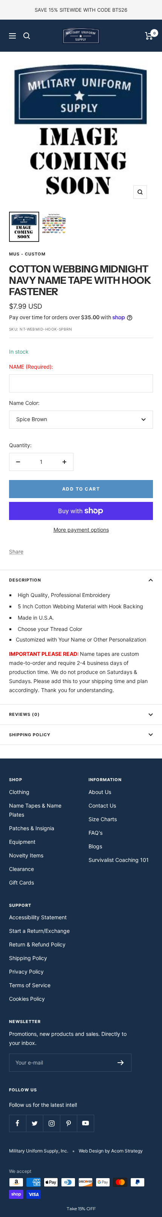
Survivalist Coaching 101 (119, 860)
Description (25, 580)
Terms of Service (29, 985)
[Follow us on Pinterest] (68, 1123)
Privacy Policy (26, 971)
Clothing (19, 792)
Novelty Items (26, 855)
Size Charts (103, 819)
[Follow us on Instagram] (51, 1123)
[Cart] (149, 36)
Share (16, 551)
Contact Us (102, 805)
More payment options (81, 529)
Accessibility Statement (38, 917)
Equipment (22, 842)
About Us (100, 792)
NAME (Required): (31, 366)
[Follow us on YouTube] (85, 1123)
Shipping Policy (29, 734)
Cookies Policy (27, 998)
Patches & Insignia (31, 828)
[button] (81, 1208)
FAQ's (95, 832)
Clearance (21, 869)
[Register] (121, 1062)
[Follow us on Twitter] (34, 1123)
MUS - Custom (27, 254)
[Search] (26, 35)
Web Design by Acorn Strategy (111, 1151)
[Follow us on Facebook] (17, 1123)
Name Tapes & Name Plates (35, 810)
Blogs (95, 846)
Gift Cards (21, 882)
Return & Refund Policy (37, 944)
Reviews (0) (24, 714)
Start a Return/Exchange (39, 931)
